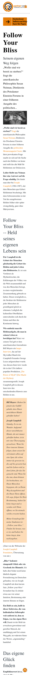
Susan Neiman (9, 137)
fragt (14, 131)
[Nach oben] (25, 670)
